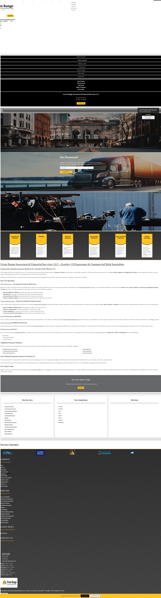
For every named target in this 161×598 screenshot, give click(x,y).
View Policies (73, 2)
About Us (3, 467)
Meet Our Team (4, 471)
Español (10, 15)
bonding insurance (20, 332)
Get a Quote (85, 596)
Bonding (6, 418)
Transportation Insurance (10, 351)
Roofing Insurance (9, 424)
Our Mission (3, 469)
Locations (3, 474)
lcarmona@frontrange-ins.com (9, 561)
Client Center (4, 475)
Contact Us (13, 20)
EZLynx (41, 590)
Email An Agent (47, 2)
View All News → (4, 533)
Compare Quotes (5, 20)
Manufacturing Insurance (10, 349)
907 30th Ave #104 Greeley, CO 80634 (6, 554)
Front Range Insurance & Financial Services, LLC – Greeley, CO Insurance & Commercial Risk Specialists (62, 264)
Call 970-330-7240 (95, 596)
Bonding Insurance (6, 329)
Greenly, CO (9, 473)
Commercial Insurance (10, 415)
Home (2, 465)
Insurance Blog (4, 482)
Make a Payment (37, 2)
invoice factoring (39, 326)
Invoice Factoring (6, 323)
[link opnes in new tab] (148, 116)
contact (48, 369)
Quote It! (66, 172)
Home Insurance (87, 353)
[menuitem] (73, 2)
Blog (9, 19)
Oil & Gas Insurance (6, 284)
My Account (87, 2)
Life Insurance (87, 349)
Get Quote (81, 388)
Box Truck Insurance (9, 353)
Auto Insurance (87, 351)
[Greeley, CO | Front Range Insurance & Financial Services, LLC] (9, 583)
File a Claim (74, 9)
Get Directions (81, 103)
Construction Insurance (8, 301)
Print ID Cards (73, 4)
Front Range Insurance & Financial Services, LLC (13, 590)
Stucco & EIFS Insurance (8, 316)
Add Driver (74, 6)
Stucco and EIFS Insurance (11, 411)
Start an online (37, 369)
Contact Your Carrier (6, 477)
